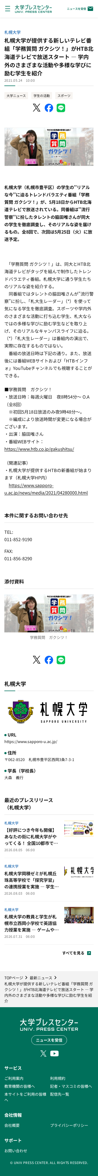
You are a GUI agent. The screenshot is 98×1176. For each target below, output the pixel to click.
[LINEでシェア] (61, 108)
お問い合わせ (15, 1150)
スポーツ (64, 95)
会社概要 (12, 1125)
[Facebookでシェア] (49, 108)
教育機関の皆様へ (19, 1086)
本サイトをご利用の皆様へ (25, 1097)
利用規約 (57, 1078)
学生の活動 (41, 95)
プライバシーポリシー (69, 1125)
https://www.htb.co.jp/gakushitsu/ (39, 449)
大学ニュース (16, 95)
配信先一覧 (59, 1094)
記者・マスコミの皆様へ (71, 1086)
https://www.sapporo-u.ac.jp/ (30, 741)
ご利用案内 (13, 1078)
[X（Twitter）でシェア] (37, 108)
